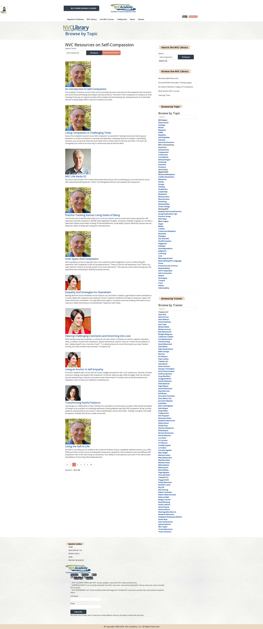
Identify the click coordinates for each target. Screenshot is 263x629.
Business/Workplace (166, 174)
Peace (160, 263)
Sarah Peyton (163, 507)
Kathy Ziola (163, 425)
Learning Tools (164, 95)
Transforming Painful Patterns (82, 402)
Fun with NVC (163, 238)
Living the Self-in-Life (77, 446)
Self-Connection (165, 273)
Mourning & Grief (165, 258)
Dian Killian (163, 346)
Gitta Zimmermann (166, 371)
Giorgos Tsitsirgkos (166, 369)
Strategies (162, 278)
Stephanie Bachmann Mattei (170, 517)
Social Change (164, 206)
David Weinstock (165, 344)
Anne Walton (163, 319)
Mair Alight (163, 453)
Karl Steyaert (163, 416)
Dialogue (162, 236)
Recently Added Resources (168, 78)
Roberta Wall (163, 497)
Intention (162, 164)
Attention (162, 147)
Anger (160, 224)
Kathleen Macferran (166, 421)
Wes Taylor (162, 527)
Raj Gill (161, 487)
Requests (162, 130)
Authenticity (163, 150)
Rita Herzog (163, 490)
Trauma (161, 280)
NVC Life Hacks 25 (75, 176)
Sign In (185, 17)
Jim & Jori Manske (165, 401)
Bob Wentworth (164, 332)
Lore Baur (162, 448)
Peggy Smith (163, 480)
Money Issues (163, 197)
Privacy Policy (74, 554)
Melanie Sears (164, 462)
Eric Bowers (163, 356)
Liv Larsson (162, 440)
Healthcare (163, 189)
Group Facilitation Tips (167, 214)
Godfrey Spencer (165, 374)
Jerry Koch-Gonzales (166, 396)
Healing (161, 187)
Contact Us (193, 17)
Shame (161, 275)
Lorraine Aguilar (165, 450)
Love (160, 256)
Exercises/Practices (166, 142)
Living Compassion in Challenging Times (88, 132)
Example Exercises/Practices (170, 211)
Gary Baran (162, 364)
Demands (162, 234)
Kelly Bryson (163, 430)
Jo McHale (162, 403)
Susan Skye (162, 519)
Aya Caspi (162, 324)
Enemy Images (164, 159)
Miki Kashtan (163, 465)
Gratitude (162, 162)
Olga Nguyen (163, 472)
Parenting (162, 201)
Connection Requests (167, 231)
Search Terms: (70, 48)
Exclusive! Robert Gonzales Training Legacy (175, 82)
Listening (162, 253)
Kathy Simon (163, 423)
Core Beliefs (163, 157)
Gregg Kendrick (164, 379)
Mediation (162, 194)
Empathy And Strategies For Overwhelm (88, 292)
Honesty (161, 140)
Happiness (162, 243)
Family (161, 182)
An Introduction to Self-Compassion (85, 89)
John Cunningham (165, 406)
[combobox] (75, 52)
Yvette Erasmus (164, 532)
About (132, 19)
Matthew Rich (164, 460)
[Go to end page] (91, 464)
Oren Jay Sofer (164, 475)
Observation (163, 122)
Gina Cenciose (164, 366)
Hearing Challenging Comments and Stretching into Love (98, 336)
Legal (71, 557)
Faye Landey (163, 359)
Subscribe (78, 612)
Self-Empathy (164, 137)
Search (95, 53)
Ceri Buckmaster (165, 339)
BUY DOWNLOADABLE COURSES (83, 8)
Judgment (162, 251)
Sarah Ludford (164, 504)
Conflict (161, 229)
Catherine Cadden (165, 337)
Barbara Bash (163, 327)
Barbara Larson (164, 329)
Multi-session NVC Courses (168, 91)
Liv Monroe (162, 443)
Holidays (161, 246)
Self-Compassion (165, 271)
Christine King (164, 342)
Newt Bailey (163, 470)
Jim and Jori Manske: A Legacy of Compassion (175, 87)
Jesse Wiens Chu (164, 398)
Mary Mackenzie (165, 458)
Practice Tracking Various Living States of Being (92, 215)
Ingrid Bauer (163, 386)
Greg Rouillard (164, 376)
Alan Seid (162, 314)
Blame (161, 226)
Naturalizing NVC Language (170, 261)
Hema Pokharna (165, 381)
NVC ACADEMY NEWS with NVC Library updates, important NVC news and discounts (104, 583)
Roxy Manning (164, 502)
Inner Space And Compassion (82, 258)
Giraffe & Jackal (164, 241)
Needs (161, 127)
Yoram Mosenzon (165, 529)
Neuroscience (164, 199)
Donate (141, 19)
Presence (162, 167)
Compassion (163, 152)
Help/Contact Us (75, 550)
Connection (163, 155)
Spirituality (163, 169)
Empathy (162, 135)
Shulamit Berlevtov (166, 514)
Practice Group (164, 216)
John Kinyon (163, 408)
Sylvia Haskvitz (164, 524)
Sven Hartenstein (165, 522)
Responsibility (164, 268)
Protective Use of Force (168, 266)
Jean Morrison (164, 391)
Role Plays (162, 219)
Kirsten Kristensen (166, 433)
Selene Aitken (164, 509)
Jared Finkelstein (165, 388)
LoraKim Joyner (164, 445)
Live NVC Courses (107, 19)
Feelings (161, 125)
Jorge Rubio (163, 411)
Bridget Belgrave (165, 334)
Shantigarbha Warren (167, 512)
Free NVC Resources (76, 560)
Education (162, 179)
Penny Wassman (165, 482)
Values (161, 285)
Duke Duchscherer (165, 349)
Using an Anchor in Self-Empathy (84, 369)
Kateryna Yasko (164, 418)
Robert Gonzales (165, 492)
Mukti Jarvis (163, 467)
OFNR (160, 132)
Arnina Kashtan (164, 322)
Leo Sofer (162, 438)
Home (71, 547)
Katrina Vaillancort (166, 428)
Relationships (164, 204)
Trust (160, 283)
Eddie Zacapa (163, 351)
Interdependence (165, 248)
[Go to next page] (87, 464)
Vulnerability (163, 288)
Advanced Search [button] (112, 53)
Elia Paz (161, 354)
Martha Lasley (164, 455)
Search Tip (163, 61)
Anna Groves (163, 317)
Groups (161, 184)
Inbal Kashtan (164, 383)
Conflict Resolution (166, 177)
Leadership (162, 192)
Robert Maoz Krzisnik (167, 495)
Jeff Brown (162, 393)
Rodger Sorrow (164, 499)
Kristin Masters (164, 435)
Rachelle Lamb (164, 485)
